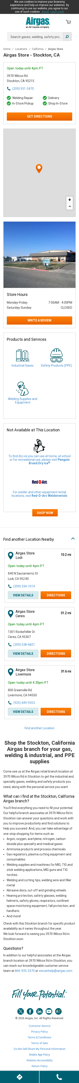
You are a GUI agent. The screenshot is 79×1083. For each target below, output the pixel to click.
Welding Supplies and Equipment (22, 400)
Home (7, 49)
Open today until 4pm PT (25, 68)
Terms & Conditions (39, 1037)
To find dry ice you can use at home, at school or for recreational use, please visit (39, 459)
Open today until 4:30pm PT (28, 683)
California (38, 49)
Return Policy (40, 1066)
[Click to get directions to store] (19, 1077)
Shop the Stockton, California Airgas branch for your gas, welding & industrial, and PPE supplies (39, 752)
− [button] (69, 206)
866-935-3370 (25, 971)
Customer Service (39, 1026)
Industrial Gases (23, 365)
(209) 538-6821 (24, 644)
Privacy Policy (39, 1031)
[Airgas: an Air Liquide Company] (38, 22)
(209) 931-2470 (23, 88)
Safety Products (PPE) (56, 365)
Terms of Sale (39, 1043)
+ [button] (69, 199)
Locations (21, 49)
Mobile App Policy (39, 1054)
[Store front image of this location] (39, 255)
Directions (56, 595)
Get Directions (39, 116)
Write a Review (39, 320)
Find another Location (39, 728)
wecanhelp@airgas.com (55, 971)
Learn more (57, 11)
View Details (23, 595)
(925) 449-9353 (24, 702)
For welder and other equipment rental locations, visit (39, 493)
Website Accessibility (40, 1060)
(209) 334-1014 (24, 586)
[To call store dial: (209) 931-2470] (59, 1077)
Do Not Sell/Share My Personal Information (39, 1049)
